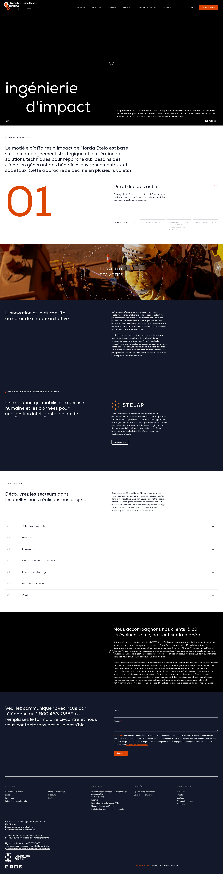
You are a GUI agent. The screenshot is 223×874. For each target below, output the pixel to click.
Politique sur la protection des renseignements (27, 838)
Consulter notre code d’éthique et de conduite (28, 849)
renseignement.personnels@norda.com (23, 835)
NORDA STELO (143, 866)
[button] (111, 526)
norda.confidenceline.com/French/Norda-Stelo (27, 846)
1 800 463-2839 (55, 714)
